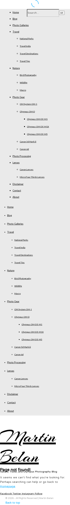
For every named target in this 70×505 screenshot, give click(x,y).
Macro (23, 90)
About (16, 197)
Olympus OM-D (27, 111)
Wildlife (23, 82)
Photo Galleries (21, 25)
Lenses (16, 162)
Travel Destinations (29, 53)
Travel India (25, 46)
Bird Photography (28, 75)
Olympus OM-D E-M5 (37, 134)
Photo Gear (19, 97)
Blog (15, 18)
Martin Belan (28, 447)
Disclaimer (18, 184)
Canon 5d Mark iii (28, 141)
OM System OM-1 (28, 104)
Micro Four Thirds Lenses (32, 177)
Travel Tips (25, 61)
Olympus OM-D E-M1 (37, 119)
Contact (17, 190)
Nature (16, 68)
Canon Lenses (26, 169)
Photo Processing (22, 156)
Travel (16, 31)
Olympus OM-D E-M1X (38, 126)
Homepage (7, 486)
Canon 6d (24, 149)
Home (16, 12)
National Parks (27, 38)
